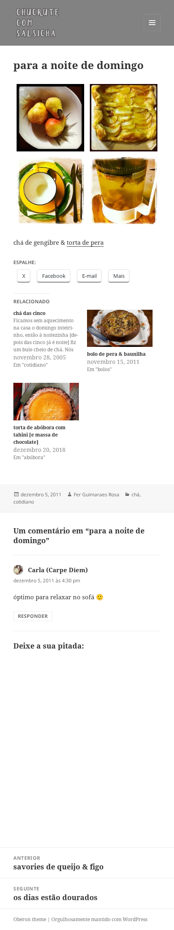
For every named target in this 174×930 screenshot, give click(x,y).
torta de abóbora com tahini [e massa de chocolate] (39, 434)
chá (136, 494)
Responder (33, 616)
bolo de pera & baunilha (116, 354)
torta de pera (85, 242)
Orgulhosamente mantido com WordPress (99, 919)
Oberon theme (29, 919)
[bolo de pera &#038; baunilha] (120, 328)
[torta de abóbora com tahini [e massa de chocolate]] (46, 401)
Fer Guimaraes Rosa (96, 494)
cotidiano (23, 501)
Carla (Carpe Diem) (58, 570)
